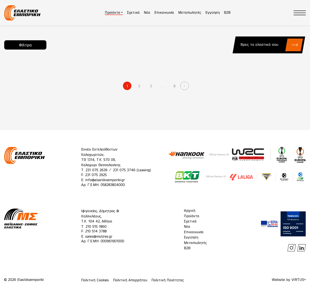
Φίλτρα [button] (25, 45)
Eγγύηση (191, 237)
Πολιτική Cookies (95, 280)
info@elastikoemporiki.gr (105, 180)
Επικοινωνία (164, 12)
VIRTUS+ (298, 280)
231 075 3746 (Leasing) (132, 170)
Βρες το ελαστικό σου (259, 44)
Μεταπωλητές (189, 12)
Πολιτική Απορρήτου (130, 280)
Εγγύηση (212, 12)
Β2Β (187, 248)
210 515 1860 (96, 226)
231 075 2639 (96, 170)
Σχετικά (133, 12)
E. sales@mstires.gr (96, 236)
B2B (227, 12)
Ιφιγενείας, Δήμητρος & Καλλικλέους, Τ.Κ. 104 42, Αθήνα (100, 216)
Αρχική (189, 210)
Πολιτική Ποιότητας (167, 280)
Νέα (147, 12)
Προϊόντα (112, 12)
